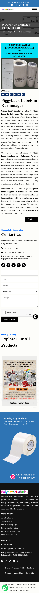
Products (30, 568)
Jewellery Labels (7, 518)
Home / (4, 32)
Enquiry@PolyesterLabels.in (20, 2)
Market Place (18, 573)
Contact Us (30, 573)
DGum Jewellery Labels (9, 535)
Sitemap (8, 573)
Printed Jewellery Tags (19, 403)
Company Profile (18, 568)
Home (7, 568)
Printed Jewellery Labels (9, 528)
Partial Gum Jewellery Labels (11, 531)
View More (19, 386)
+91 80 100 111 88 (11, 248)
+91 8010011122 (25, 478)
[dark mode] (35, 316)
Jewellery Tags (6, 521)
